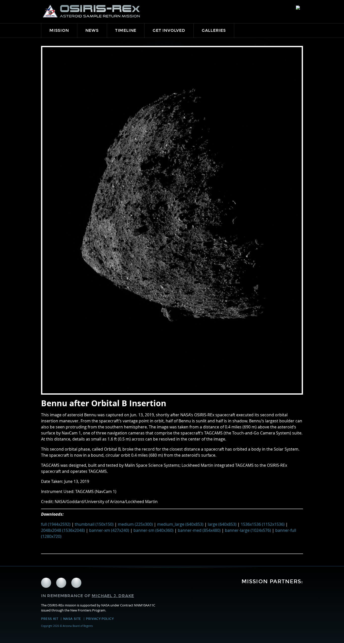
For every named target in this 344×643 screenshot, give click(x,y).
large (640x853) (222, 524)
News (92, 30)
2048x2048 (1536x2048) (63, 530)
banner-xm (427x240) (109, 530)
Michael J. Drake (113, 595)
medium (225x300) (135, 524)
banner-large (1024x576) (248, 530)
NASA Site (72, 619)
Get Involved (169, 30)
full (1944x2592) (56, 524)
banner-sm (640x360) (153, 530)
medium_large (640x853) (180, 524)
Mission (59, 30)
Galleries (214, 30)
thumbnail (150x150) (94, 524)
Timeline (125, 30)
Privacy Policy (100, 619)
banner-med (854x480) (199, 530)
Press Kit (49, 619)
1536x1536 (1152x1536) (263, 524)
